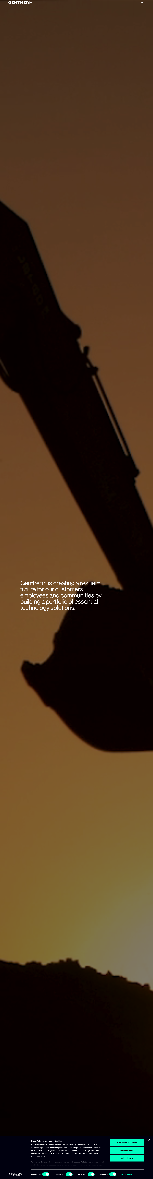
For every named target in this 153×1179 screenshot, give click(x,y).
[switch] (69, 1174)
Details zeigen (126, 1174)
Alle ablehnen (127, 1158)
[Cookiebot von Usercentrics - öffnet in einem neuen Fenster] (15, 1174)
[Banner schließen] (149, 1140)
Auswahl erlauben (126, 1150)
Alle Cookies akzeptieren (127, 1142)
